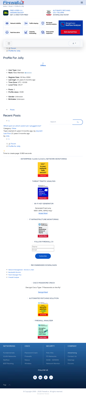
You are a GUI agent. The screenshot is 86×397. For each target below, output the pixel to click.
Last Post (7, 133)
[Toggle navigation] (9, 43)
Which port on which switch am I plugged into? (22, 126)
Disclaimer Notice (43, 394)
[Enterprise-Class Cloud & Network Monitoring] (43, 169)
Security (50, 346)
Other (14, 128)
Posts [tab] (12, 110)
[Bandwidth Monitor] (43, 192)
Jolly (7, 136)
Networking (9, 346)
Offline (43, 65)
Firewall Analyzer (13, 277)
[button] (82, 2)
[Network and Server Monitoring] (43, 230)
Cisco (27, 346)
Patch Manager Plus (14, 275)
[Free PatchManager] (43, 309)
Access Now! (43, 213)
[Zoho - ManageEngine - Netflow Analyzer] (43, 28)
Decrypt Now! (43, 292)
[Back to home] (13, 2)
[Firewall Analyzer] (43, 331)
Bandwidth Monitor (14, 272)
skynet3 (39, 131)
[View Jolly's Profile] (43, 63)
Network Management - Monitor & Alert (21, 270)
